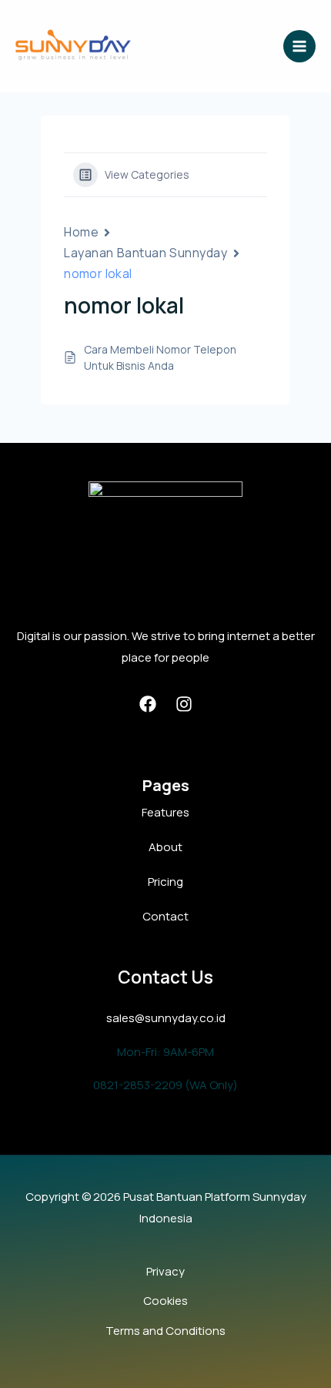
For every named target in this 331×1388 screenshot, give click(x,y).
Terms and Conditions (165, 1331)
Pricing (165, 881)
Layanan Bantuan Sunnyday (145, 252)
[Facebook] (147, 704)
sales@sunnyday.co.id (166, 1018)
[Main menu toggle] (299, 46)
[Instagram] (184, 704)
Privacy (165, 1271)
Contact (165, 916)
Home (81, 231)
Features (165, 812)
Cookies (165, 1300)
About (165, 847)
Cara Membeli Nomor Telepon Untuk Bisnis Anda (160, 357)
